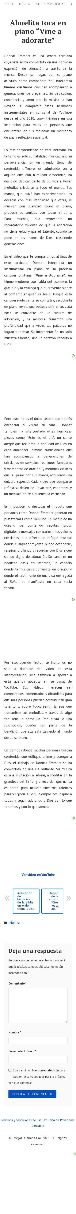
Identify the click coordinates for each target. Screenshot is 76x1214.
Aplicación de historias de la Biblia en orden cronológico (26, 901)
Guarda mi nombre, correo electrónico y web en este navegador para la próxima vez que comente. (36, 1076)
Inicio (8, 4)
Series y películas (50, 4)
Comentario (17, 983)
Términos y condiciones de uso (21, 1120)
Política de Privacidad (59, 1120)
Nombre (14, 1032)
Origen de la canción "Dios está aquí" (53, 901)
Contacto (38, 1126)
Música (24, 4)
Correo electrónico (22, 1051)
